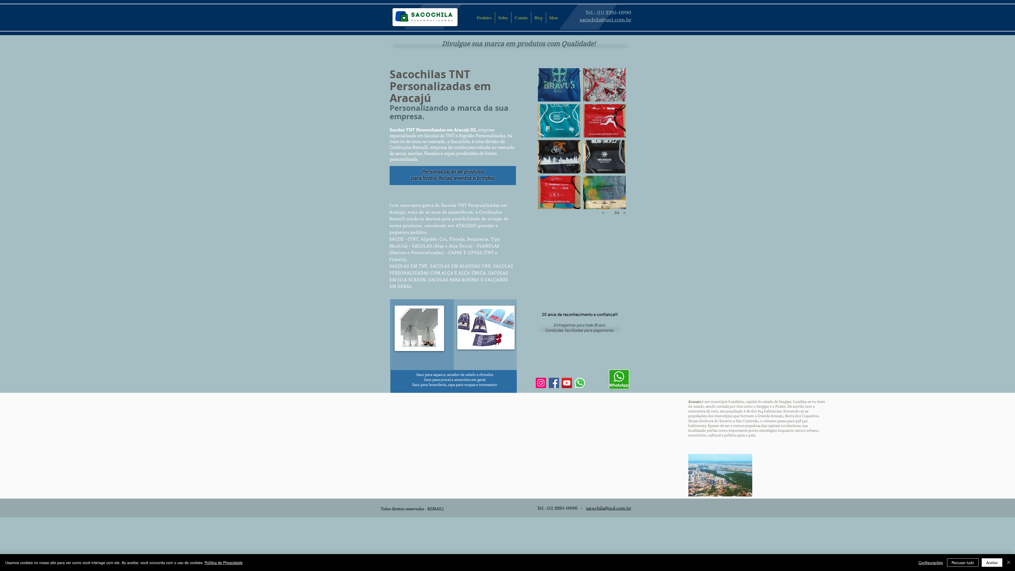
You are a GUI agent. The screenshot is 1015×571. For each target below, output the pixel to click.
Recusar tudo (963, 562)
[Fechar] (1008, 562)
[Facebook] (554, 383)
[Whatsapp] (580, 383)
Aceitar (992, 562)
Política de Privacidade (224, 562)
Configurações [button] (931, 562)
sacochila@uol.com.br (608, 508)
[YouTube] (567, 383)
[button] (559, 85)
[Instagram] (541, 383)
